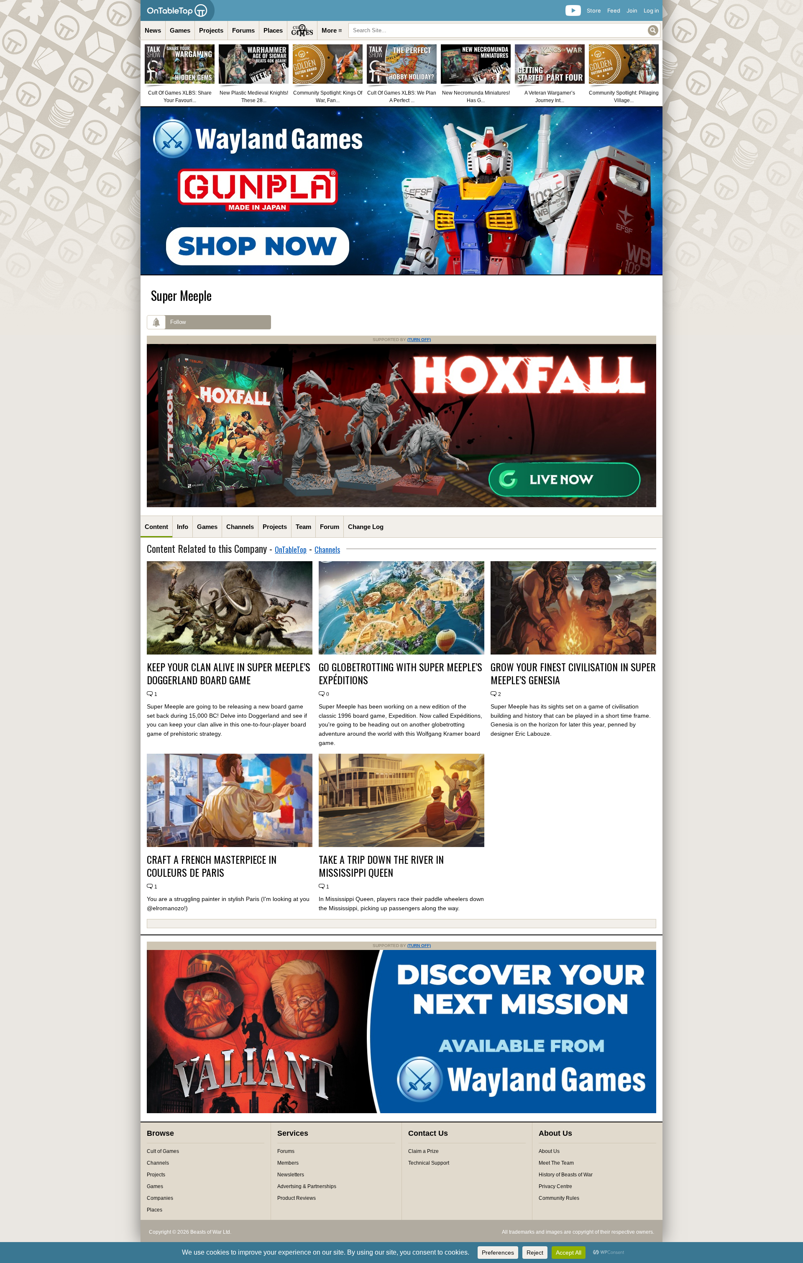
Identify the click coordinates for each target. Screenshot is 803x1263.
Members (288, 1163)
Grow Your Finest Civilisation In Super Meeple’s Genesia (573, 673)
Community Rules (559, 1198)
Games (180, 30)
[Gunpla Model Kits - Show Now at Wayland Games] (401, 191)
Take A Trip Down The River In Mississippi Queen (381, 866)
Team (303, 526)
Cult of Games (163, 1151)
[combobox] (504, 30)
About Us (549, 1151)
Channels (240, 526)
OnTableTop (291, 549)
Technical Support (428, 1163)
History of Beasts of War (566, 1175)
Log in (651, 10)
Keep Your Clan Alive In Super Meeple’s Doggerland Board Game (228, 673)
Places (273, 30)
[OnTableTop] (178, 10)
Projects (211, 30)
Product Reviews (296, 1198)
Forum (329, 526)
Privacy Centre (555, 1186)
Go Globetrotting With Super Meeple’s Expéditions (400, 673)
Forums (243, 30)
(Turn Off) (419, 339)
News (153, 30)
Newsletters (290, 1175)
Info (182, 526)
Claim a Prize (423, 1151)
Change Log (366, 526)
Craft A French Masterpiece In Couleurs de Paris (211, 866)
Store (594, 10)
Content (156, 526)
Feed (613, 10)
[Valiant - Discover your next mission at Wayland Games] (401, 1111)
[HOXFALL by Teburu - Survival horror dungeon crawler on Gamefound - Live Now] (401, 505)
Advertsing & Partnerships (306, 1186)
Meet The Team (556, 1163)
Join (632, 10)
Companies (160, 1198)
